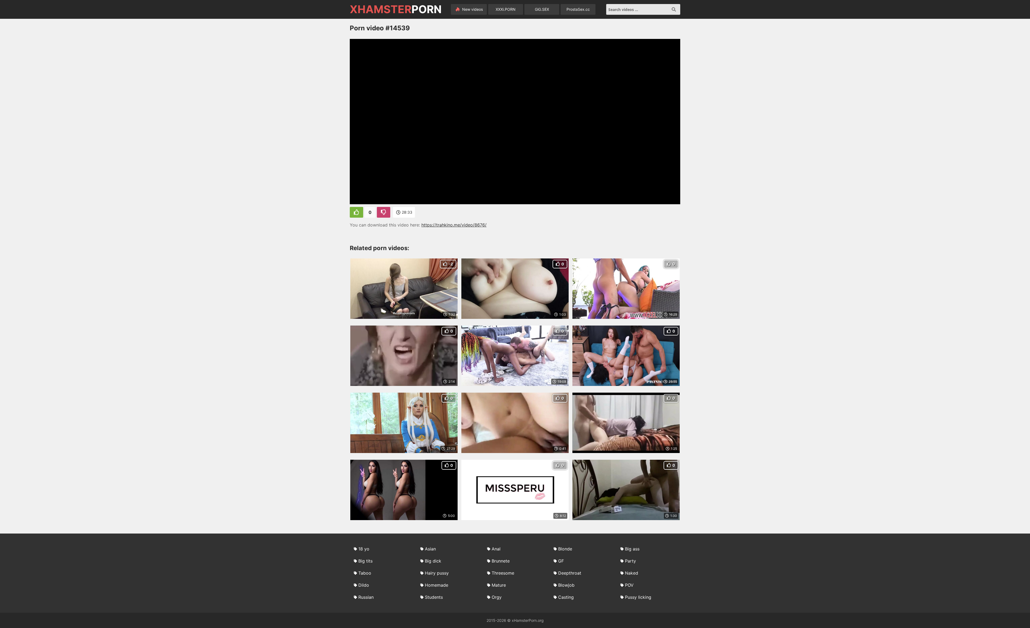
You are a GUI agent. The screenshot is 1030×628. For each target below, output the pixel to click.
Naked (631, 573)
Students (434, 597)
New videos (472, 9)
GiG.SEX (542, 9)
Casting (566, 597)
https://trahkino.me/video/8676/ (454, 225)
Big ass (632, 549)
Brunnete (501, 561)
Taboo (364, 573)
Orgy (497, 597)
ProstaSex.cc (578, 9)
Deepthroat (569, 573)
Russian (366, 597)
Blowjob (566, 585)
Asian (430, 549)
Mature (499, 585)
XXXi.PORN (506, 9)
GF (561, 561)
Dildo (363, 585)
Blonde (565, 549)
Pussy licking (638, 597)
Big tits (365, 561)
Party (630, 561)
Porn (396, 9)
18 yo (363, 549)
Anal (496, 549)
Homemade (436, 585)
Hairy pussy (437, 573)
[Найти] (673, 9)
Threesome (503, 573)
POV (629, 585)
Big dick (433, 561)
